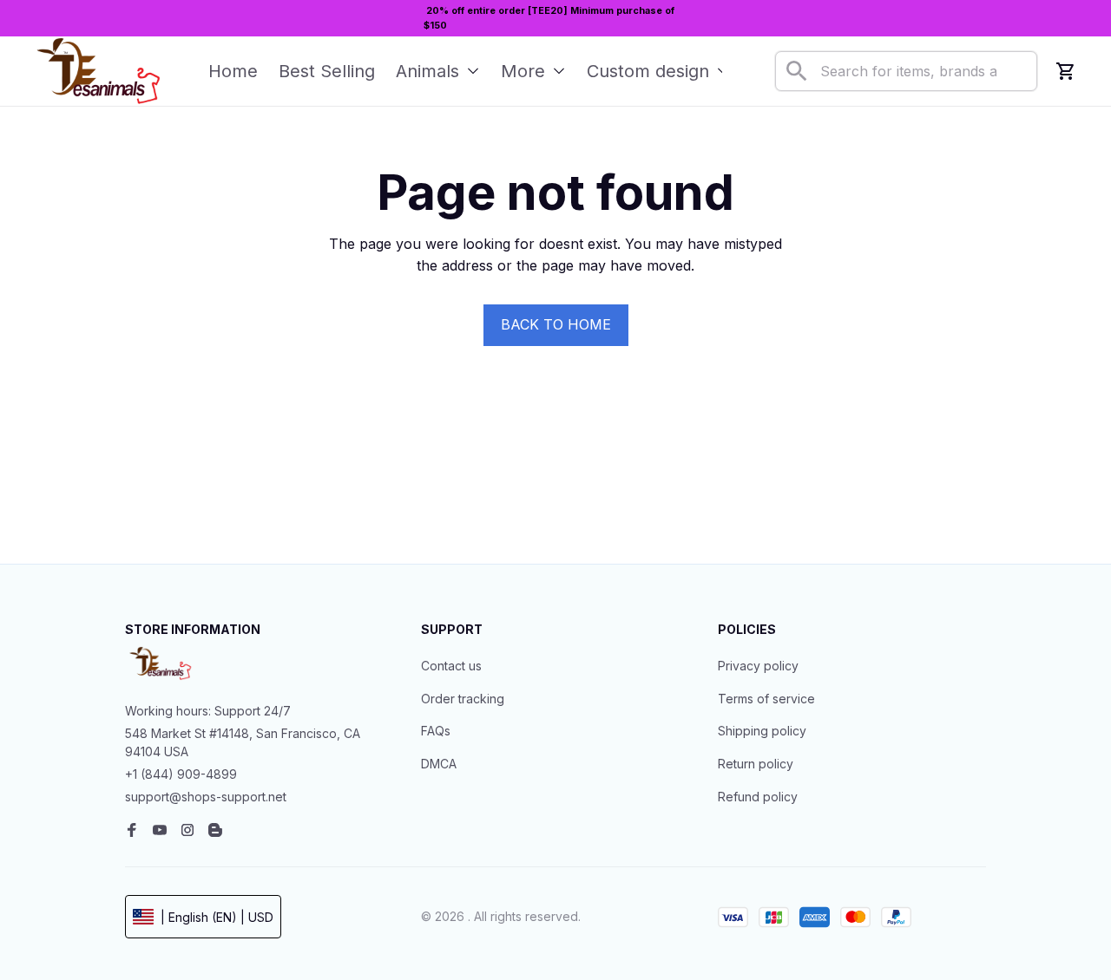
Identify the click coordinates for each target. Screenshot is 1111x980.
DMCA (439, 763)
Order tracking (462, 698)
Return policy (755, 763)
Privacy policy (758, 665)
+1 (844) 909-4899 (181, 774)
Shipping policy (762, 730)
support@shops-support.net (205, 796)
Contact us (451, 665)
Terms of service (766, 698)
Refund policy (758, 796)
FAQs (435, 730)
